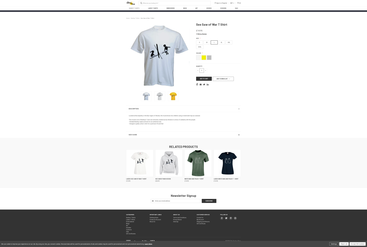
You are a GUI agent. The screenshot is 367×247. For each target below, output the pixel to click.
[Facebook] (197, 84)
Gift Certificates (131, 233)
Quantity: (199, 66)
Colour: (198, 53)
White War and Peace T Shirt (194, 179)
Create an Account (155, 219)
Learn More (148, 244)
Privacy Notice (177, 219)
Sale (236, 8)
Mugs (185, 8)
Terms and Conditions (179, 217)
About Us (152, 221)
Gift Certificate (201, 223)
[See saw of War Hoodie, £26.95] (169, 163)
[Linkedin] (208, 84)
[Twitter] (204, 84)
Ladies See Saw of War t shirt (136, 179)
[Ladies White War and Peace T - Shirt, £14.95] (227, 163)
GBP (231, 3)
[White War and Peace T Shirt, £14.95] (198, 163)
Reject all (344, 244)
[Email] (201, 84)
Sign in (218, 3)
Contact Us (200, 217)
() (240, 3)
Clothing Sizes (154, 217)
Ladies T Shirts (153, 8)
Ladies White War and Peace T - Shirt (226, 179)
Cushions (223, 8)
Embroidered (170, 8)
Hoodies (209, 8)
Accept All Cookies (357, 244)
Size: (197, 38)
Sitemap (175, 221)
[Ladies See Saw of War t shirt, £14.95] (140, 163)
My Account (200, 219)
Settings (334, 244)
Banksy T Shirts (134, 8)
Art (196, 8)
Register (224, 3)
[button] (201, 34)
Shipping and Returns (203, 221)
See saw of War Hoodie (163, 179)
